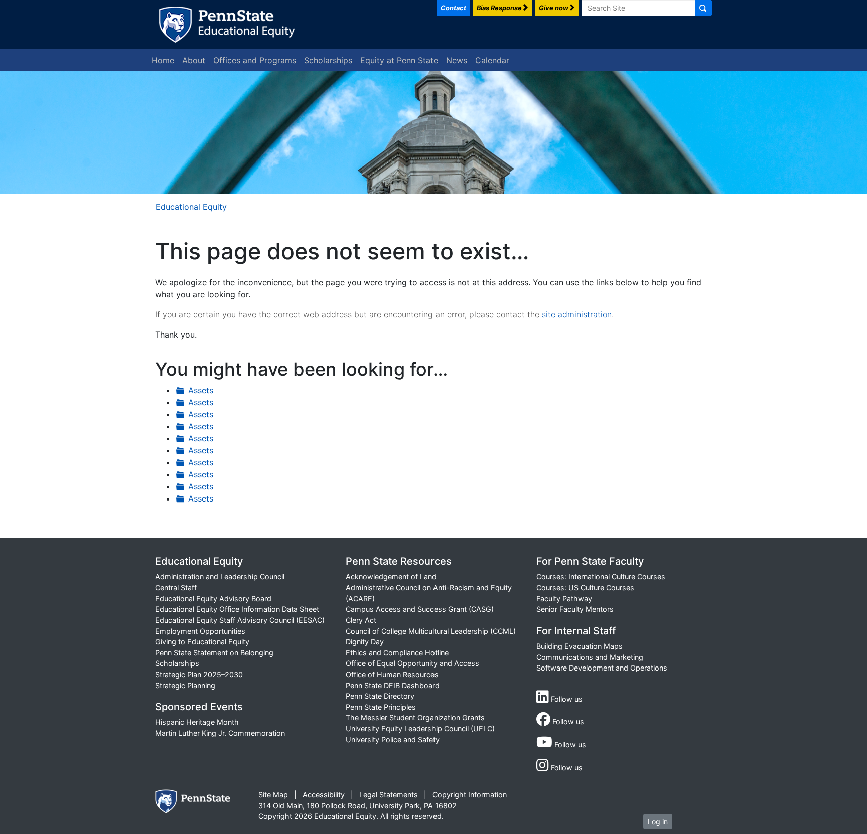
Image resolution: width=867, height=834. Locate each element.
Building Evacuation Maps (579, 646)
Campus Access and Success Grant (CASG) (420, 609)
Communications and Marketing (589, 657)
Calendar (492, 60)
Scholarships (328, 60)
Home (163, 60)
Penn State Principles (381, 707)
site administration (577, 314)
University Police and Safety (393, 739)
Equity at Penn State (399, 60)
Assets (200, 390)
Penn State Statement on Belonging (214, 652)
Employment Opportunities (200, 631)
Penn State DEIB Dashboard (393, 685)
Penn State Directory (380, 696)
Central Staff (176, 587)
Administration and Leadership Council (219, 576)
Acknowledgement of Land (391, 576)
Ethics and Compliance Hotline (397, 652)
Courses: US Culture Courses (585, 587)
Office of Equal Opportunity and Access (412, 663)
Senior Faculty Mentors (575, 609)
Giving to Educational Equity (202, 641)
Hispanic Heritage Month (197, 722)
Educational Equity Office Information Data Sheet (237, 609)
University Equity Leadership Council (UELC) (420, 728)
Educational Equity (191, 207)
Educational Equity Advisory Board (213, 598)
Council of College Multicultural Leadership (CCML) (431, 631)
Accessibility (324, 794)
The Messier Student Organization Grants (415, 717)
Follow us (566, 699)
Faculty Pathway (564, 598)
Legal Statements (388, 794)
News (456, 60)
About (193, 60)
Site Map (273, 794)
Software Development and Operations (601, 667)
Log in (658, 821)
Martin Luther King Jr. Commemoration (220, 733)
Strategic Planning (185, 685)
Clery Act (361, 620)
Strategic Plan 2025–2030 (199, 674)
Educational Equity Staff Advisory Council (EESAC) (240, 620)
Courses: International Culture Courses (600, 576)
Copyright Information (469, 794)
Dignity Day (365, 641)
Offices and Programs (254, 60)
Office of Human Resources (392, 674)
